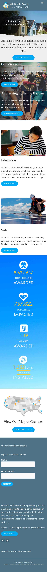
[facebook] (3, 540)
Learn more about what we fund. (16, 551)
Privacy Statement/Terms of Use (23, 562)
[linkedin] (7, 540)
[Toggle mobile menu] (42, 3)
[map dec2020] (23, 393)
